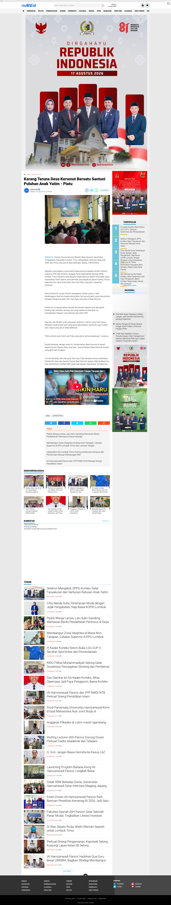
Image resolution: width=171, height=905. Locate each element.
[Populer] (147, 5)
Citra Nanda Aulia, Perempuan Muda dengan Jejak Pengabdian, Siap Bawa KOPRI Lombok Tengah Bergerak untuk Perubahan (76, 607)
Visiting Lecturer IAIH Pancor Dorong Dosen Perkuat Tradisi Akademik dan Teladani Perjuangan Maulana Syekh (75, 741)
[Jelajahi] (168, 3)
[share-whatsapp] (96, 190)
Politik (41, 11)
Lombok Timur (57, 416)
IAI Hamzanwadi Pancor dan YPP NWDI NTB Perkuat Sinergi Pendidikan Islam (76, 694)
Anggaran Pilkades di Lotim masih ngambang (76, 722)
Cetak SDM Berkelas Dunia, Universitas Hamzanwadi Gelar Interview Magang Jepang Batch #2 (76, 786)
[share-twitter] (92, 190)
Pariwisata (72, 11)
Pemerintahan (51, 11)
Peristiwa (118, 11)
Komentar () (105, 190)
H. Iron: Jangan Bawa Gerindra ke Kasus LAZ (76, 752)
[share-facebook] (87, 190)
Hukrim (62, 11)
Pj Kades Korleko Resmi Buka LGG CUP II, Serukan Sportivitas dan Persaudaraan (74, 650)
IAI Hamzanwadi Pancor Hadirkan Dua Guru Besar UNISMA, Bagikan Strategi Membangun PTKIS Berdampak (76, 860)
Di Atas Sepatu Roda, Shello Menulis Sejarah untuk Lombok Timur (75, 828)
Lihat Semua (67, 871)
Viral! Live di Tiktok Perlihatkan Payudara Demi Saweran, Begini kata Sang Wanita (131, 266)
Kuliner (69, 884)
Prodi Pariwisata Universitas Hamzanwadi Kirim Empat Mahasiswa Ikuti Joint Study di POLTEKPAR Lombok (78, 711)
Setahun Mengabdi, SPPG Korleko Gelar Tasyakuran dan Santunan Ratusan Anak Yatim (77, 590)
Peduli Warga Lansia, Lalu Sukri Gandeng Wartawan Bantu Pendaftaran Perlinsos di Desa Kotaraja (78, 622)
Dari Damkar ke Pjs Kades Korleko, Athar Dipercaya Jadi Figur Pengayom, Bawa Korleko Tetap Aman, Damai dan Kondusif (77, 681)
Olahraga (128, 11)
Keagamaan (93, 881)
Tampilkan (105, 521)
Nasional (82, 11)
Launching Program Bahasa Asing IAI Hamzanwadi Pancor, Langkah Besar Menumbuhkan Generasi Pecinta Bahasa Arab (77, 771)
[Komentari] (104, 423)
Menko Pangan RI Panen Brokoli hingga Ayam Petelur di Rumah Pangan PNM (129, 326)
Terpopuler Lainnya (129, 285)
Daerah (47, 881)
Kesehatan (107, 11)
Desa (48, 416)
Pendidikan (31, 11)
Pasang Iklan (92, 898)
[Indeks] (143, 5)
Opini (99, 11)
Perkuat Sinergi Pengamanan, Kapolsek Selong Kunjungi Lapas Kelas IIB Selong (77, 843)
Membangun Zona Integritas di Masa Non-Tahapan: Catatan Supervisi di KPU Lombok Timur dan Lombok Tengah (75, 637)
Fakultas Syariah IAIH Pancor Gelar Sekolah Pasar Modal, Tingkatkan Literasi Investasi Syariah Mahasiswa (75, 815)
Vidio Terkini (139, 11)
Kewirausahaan (50, 884)
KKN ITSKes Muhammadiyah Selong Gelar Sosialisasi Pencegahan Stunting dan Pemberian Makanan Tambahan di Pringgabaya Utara (78, 666)
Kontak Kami (81, 898)
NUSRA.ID (49, 257)
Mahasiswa (93, 884)
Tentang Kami (70, 898)
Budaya (91, 11)
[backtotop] (85, 876)
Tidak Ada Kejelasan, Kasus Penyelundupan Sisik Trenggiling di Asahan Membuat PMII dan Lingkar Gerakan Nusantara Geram (130, 337)
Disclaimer (102, 898)
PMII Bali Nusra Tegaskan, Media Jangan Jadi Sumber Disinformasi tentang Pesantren (130, 316)
